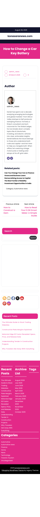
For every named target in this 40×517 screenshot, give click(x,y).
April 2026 (19, 391)
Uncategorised (7, 460)
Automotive (5, 442)
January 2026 (20, 399)
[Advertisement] (20, 266)
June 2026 (19, 385)
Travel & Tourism (7, 458)
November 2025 (19, 408)
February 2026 (20, 396)
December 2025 (19, 402)
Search (8, 231)
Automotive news (20, 189)
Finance (4, 447)
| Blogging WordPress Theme (12, 470)
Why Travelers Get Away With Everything (18, 349)
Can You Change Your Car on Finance (19, 173)
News (3, 452)
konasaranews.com (20, 36)
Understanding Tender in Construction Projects (17, 342)
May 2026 (18, 388)
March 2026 (19, 393)
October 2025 (20, 412)
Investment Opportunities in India (17, 183)
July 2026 (18, 383)
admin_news (14, 72)
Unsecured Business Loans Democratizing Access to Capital (17, 176)
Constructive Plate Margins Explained (17, 330)
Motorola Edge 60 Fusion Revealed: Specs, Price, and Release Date (18, 335)
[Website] (11, 158)
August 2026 (20, 380)
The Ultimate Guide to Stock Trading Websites (16, 323)
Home (3, 450)
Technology (5, 455)
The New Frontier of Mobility (15, 181)
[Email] (8, 158)
